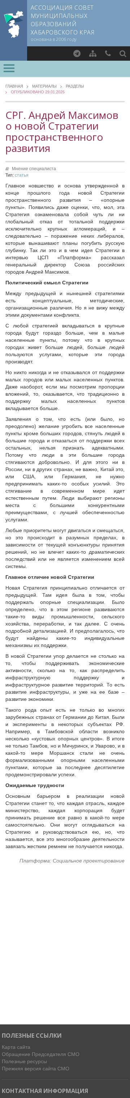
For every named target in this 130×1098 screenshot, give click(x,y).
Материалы (44, 86)
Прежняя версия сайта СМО (35, 1068)
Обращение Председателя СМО (40, 1054)
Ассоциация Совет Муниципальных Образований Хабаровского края (63, 20)
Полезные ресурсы (24, 1061)
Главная (14, 86)
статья (22, 175)
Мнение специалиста (34, 168)
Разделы (75, 86)
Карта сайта (16, 1047)
